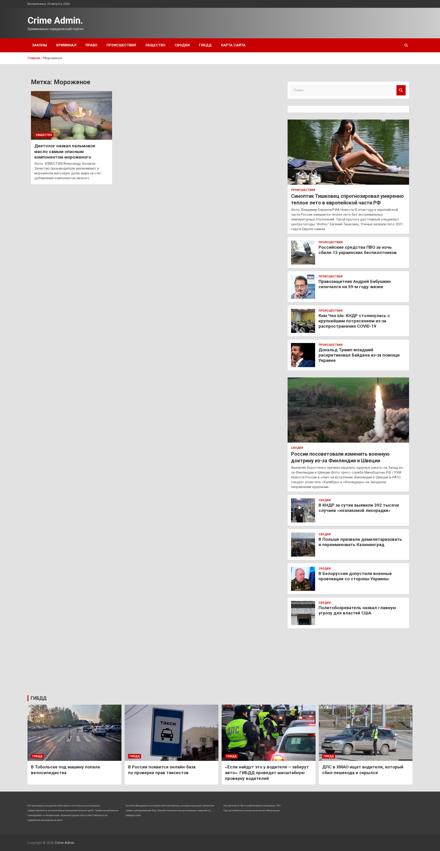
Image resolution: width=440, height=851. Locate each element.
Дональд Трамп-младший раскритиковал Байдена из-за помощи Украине (359, 355)
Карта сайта (233, 45)
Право (91, 45)
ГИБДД (205, 45)
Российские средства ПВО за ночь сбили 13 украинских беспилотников (358, 250)
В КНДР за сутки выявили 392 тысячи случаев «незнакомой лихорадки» (359, 507)
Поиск (401, 90)
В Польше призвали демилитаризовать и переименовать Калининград (360, 542)
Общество (155, 45)
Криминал (66, 45)
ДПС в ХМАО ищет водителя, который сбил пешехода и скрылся (362, 769)
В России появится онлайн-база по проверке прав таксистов (161, 769)
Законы (39, 45)
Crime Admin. (55, 20)
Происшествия (121, 45)
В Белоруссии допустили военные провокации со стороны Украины (355, 576)
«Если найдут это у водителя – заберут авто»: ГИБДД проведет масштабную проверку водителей (267, 772)
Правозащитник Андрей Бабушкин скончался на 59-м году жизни (355, 284)
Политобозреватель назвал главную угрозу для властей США (357, 610)
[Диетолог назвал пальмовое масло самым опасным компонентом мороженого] (71, 115)
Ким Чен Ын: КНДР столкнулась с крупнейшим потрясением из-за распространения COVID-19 (354, 321)
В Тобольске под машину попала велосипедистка (65, 769)
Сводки (182, 45)
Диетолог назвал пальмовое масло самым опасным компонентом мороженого (64, 151)
